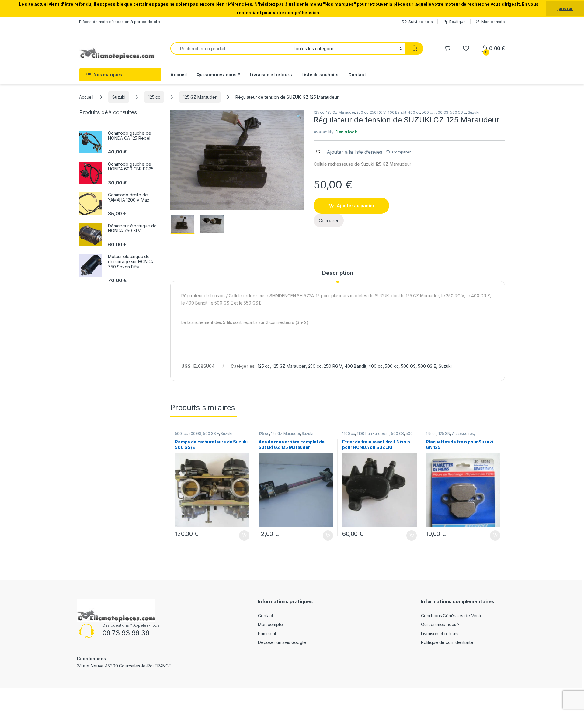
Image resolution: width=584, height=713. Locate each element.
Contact (357, 74)
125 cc (154, 97)
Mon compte (493, 21)
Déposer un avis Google (282, 642)
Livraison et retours (271, 74)
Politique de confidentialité (447, 642)
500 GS (442, 112)
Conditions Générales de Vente (452, 615)
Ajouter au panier (355, 205)
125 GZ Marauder (200, 97)
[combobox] (230, 48)
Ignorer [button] (565, 8)
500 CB (397, 433)
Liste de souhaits (320, 74)
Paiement (267, 633)
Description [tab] (337, 273)
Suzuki (118, 97)
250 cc (362, 112)
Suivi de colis (420, 21)
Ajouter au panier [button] (242, 535)
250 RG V (377, 112)
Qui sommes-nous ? (218, 74)
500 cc (428, 112)
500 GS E (458, 112)
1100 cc (348, 433)
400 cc (414, 112)
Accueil (178, 74)
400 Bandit (396, 112)
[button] (298, 116)
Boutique (457, 21)
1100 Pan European (373, 433)
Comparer (401, 152)
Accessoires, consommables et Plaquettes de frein (459, 435)
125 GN (444, 433)
